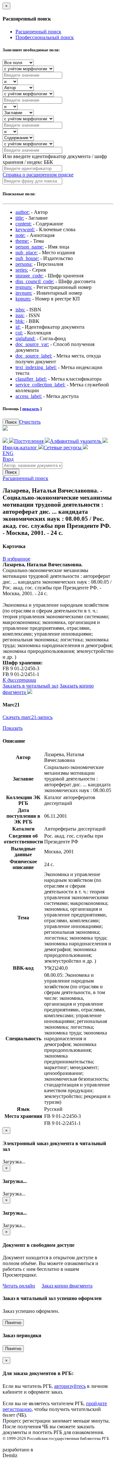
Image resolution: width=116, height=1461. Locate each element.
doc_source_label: (33, 356)
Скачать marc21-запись (28, 717)
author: (22, 212)
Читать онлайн (19, 1285)
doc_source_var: (32, 344)
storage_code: (29, 275)
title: (19, 218)
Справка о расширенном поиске (38, 174)
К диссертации (19, 680)
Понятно (13, 1322)
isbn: (20, 309)
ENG (8, 453)
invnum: (23, 293)
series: (21, 270)
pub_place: (26, 252)
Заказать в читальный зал (30, 685)
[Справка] (85, 447)
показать (30, 408)
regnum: (23, 287)
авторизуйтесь (70, 1386)
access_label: (28, 396)
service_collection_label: (40, 384)
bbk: (19, 321)
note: (20, 235)
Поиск (11, 422)
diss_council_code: (34, 281)
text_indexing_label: (36, 367)
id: (18, 327)
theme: (22, 241)
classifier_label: (31, 379)
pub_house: (27, 258)
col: (19, 332)
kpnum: (23, 298)
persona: (24, 264)
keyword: (25, 229)
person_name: (29, 246)
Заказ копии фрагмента (67, 1285)
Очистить (30, 422)
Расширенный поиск (38, 31)
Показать (13, 728)
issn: (19, 315)
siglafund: (25, 338)
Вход (8, 459)
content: (23, 223)
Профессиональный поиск (44, 37)
